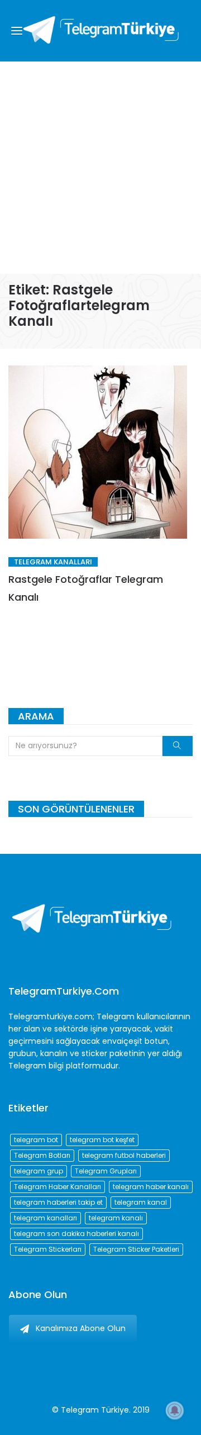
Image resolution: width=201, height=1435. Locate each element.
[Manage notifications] (175, 1410)
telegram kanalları (45, 1218)
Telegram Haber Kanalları (57, 1186)
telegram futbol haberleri (124, 1155)
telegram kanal (140, 1202)
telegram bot (36, 1139)
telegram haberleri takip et (58, 1202)
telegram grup (38, 1171)
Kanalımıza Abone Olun (81, 1328)
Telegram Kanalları (53, 562)
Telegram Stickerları (48, 1249)
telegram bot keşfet (102, 1139)
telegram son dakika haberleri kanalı (76, 1233)
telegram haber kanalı (151, 1186)
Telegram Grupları (106, 1171)
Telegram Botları (42, 1155)
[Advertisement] (100, 167)
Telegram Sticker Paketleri (136, 1249)
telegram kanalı (116, 1218)
